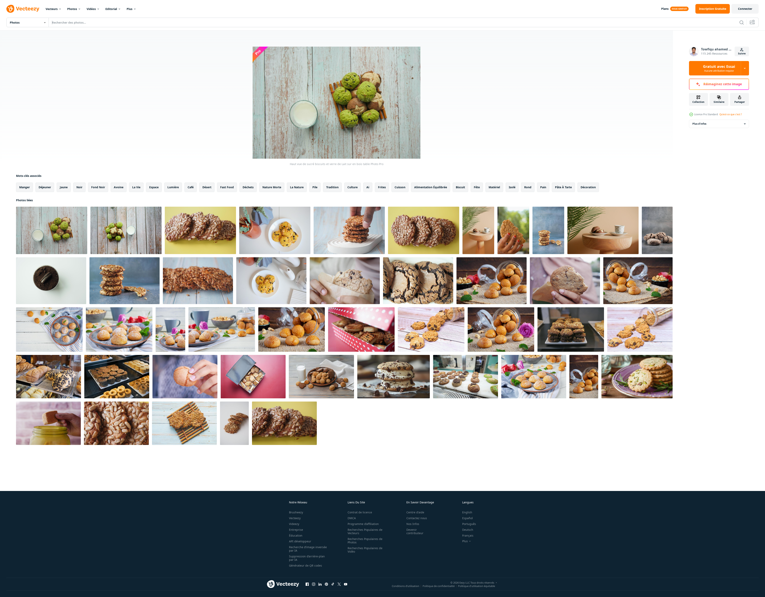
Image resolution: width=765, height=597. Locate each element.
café (191, 187)
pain (543, 187)
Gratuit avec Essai (719, 68)
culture (352, 187)
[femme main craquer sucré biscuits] (513, 230)
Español (467, 518)
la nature (297, 187)
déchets (248, 187)
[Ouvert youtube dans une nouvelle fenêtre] (345, 584)
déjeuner (45, 187)
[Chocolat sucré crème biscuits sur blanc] (51, 280)
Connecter (745, 9)
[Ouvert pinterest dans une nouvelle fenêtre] (326, 584)
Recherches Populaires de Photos (365, 540)
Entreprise (296, 530)
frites (382, 187)
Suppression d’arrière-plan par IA (307, 558)
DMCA (352, 518)
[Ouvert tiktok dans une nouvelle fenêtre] (332, 584)
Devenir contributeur (414, 531)
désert (206, 187)
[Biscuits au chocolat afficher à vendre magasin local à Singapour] (570, 329)
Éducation (295, 535)
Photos (72, 9)
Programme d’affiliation (363, 524)
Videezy (294, 524)
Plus (129, 9)
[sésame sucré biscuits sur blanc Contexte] (234, 423)
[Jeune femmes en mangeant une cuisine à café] (565, 280)
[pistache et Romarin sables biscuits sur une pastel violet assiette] (637, 376)
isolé (512, 187)
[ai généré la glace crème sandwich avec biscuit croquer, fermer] (393, 376)
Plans (665, 9)
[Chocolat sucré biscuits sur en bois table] (418, 280)
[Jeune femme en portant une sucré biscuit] (184, 376)
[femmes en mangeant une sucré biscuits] (345, 280)
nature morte (271, 187)
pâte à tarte (563, 187)
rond (527, 187)
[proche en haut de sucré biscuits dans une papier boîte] (361, 329)
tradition (332, 187)
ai (367, 187)
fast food (227, 187)
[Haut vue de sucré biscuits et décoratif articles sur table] (271, 280)
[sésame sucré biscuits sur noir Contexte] (200, 230)
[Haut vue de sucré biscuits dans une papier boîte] (253, 376)
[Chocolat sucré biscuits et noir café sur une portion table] (478, 230)
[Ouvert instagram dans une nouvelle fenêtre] (313, 584)
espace (154, 187)
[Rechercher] (741, 22)
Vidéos (91, 9)
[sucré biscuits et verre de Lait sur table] (126, 230)
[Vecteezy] (22, 9)
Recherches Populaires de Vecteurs (365, 531)
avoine (118, 187)
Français (467, 535)
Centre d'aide (415, 512)
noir (79, 187)
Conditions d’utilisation (405, 586)
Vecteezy (295, 518)
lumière (173, 187)
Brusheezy (296, 512)
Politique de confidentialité (439, 586)
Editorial (111, 9)
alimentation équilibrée (430, 187)
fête (477, 187)
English (467, 512)
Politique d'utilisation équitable (476, 586)
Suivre (742, 53)
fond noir (98, 187)
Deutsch (467, 530)
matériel (494, 187)
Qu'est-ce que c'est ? (730, 114)
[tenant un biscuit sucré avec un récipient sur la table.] (48, 423)
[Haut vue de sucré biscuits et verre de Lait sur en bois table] (51, 230)
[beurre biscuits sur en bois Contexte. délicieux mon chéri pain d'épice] (491, 280)
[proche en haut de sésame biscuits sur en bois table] (349, 230)
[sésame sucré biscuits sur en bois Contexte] (184, 423)
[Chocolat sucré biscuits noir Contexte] (657, 230)
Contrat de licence (360, 512)
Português (469, 524)
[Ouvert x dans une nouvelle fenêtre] (339, 584)
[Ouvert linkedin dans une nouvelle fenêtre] (320, 584)
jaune (64, 187)
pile (314, 187)
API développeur (300, 541)
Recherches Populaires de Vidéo (365, 549)
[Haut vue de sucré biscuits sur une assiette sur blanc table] (274, 230)
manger (24, 187)
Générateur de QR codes (305, 565)
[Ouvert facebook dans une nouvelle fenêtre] (307, 584)
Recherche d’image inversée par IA (308, 548)
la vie (136, 187)
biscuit (460, 187)
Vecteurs (52, 9)
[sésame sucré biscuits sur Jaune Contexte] (423, 230)
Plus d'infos (699, 123)
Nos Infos (412, 524)
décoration (588, 187)
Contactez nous (416, 518)
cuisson (400, 187)
